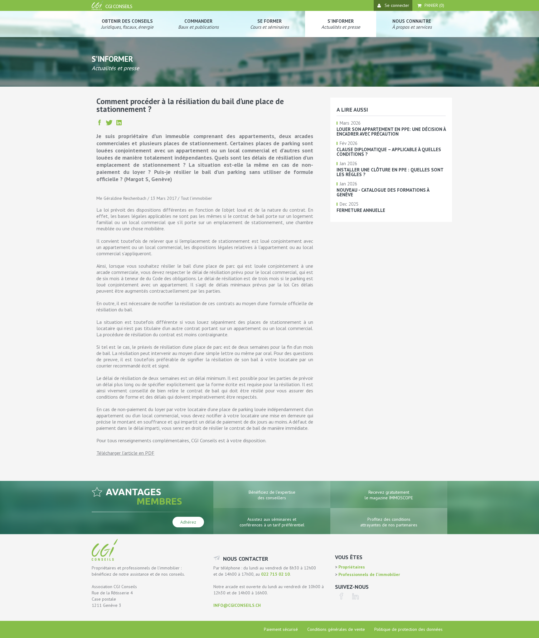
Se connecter (397, 5)
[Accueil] (113, 8)
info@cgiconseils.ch (237, 605)
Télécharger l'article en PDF (125, 453)
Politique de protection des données (408, 629)
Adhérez (188, 522)
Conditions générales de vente (336, 629)
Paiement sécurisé (281, 629)
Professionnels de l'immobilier (368, 574)
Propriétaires (351, 567)
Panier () (434, 5)
